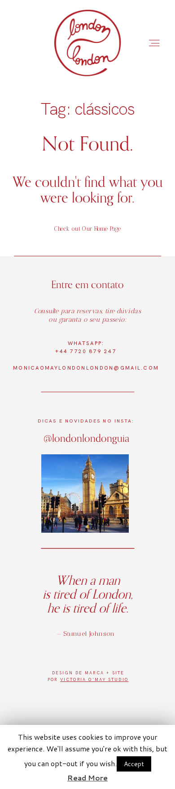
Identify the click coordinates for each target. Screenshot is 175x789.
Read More (87, 777)
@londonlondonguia (86, 437)
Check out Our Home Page (87, 228)
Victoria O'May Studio (94, 679)
